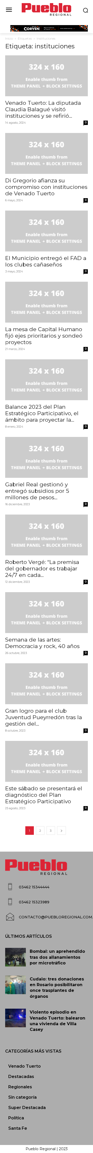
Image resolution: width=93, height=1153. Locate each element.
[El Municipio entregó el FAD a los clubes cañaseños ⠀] (46, 231)
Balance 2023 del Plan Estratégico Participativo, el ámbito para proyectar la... (42, 413)
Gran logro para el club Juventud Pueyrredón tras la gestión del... (43, 717)
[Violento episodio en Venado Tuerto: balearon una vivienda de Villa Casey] (15, 1018)
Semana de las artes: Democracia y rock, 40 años (42, 642)
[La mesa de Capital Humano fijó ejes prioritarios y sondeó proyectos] (46, 302)
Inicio (9, 38)
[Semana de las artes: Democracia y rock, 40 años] (46, 612)
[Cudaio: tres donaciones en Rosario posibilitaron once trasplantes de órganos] (15, 985)
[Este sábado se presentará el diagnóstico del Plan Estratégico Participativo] (46, 761)
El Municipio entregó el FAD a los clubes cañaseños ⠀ (45, 261)
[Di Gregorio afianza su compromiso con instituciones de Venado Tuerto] (46, 153)
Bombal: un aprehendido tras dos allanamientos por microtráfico (57, 957)
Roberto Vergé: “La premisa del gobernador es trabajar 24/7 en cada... (42, 568)
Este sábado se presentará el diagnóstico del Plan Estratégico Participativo (43, 795)
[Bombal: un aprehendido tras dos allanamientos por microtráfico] (15, 957)
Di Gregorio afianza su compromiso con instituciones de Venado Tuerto (46, 187)
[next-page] (61, 830)
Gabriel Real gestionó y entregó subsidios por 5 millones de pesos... (37, 491)
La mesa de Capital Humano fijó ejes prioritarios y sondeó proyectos (43, 335)
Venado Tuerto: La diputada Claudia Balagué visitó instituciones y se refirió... (43, 109)
